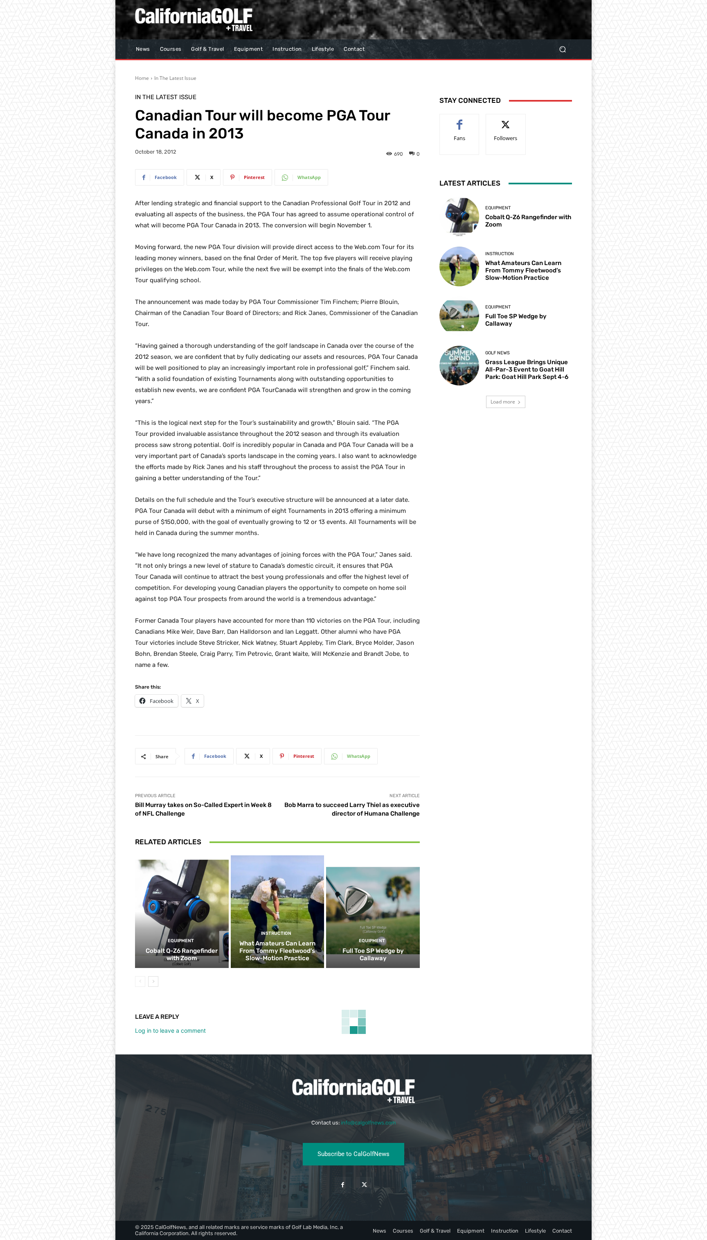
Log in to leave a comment (170, 1030)
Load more (503, 401)
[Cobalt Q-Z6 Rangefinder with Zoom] (182, 911)
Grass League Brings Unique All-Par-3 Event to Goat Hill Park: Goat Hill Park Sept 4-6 (526, 369)
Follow (506, 120)
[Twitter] (364, 1185)
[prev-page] (140, 981)
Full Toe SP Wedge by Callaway (373, 954)
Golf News (497, 353)
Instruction (276, 933)
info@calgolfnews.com (368, 1123)
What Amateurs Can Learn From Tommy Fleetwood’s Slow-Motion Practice (277, 951)
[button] (562, 49)
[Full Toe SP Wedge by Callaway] (373, 911)
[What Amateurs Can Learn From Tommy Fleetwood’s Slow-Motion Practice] (277, 911)
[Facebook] (343, 1185)
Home (142, 78)
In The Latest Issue (175, 78)
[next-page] (153, 981)
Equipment (181, 941)
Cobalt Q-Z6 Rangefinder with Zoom (182, 954)
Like (459, 120)
